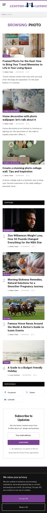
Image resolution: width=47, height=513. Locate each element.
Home (4, 14)
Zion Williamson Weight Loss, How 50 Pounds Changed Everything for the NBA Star (25, 239)
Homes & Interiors (11, 111)
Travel (6, 56)
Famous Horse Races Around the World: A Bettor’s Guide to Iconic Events (26, 327)
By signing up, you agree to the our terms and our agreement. (24, 451)
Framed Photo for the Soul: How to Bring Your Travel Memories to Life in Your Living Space (22, 64)
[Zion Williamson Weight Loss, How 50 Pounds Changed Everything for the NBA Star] (23, 220)
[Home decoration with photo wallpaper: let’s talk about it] (23, 101)
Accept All (23, 499)
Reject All (23, 507)
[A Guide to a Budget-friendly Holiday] (23, 352)
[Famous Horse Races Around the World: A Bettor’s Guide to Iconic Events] (23, 308)
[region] (23, 493)
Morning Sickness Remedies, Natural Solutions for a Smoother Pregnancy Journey (25, 283)
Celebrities (8, 230)
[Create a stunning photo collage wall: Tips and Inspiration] (23, 152)
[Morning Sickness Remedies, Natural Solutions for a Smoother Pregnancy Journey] (23, 264)
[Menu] (4, 4)
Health (6, 274)
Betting (7, 318)
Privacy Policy (24, 453)
